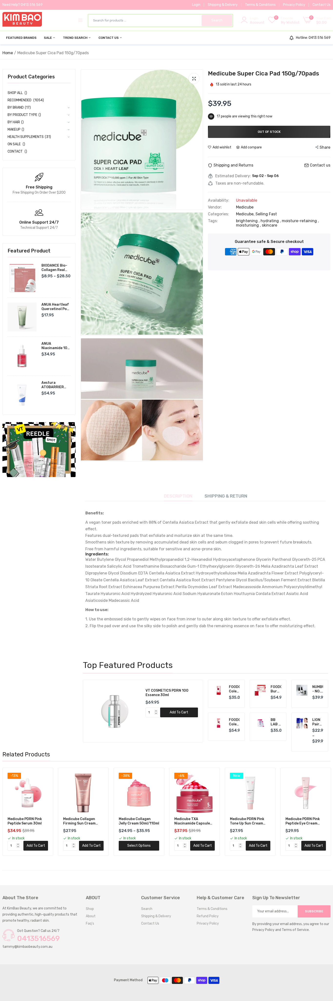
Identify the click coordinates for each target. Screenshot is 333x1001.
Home (7, 53)
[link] (39, 449)
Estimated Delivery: (233, 176)
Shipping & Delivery (223, 5)
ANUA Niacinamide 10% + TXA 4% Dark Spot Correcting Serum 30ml (55, 346)
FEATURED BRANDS (21, 38)
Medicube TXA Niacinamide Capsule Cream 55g (136, 821)
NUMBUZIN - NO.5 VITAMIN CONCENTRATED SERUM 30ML (317, 689)
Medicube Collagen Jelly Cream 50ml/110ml (83, 821)
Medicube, (245, 214)
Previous (95, 711)
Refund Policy (208, 916)
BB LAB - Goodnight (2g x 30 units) (276, 722)
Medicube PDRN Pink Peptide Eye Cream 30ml (247, 821)
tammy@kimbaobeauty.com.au (27, 947)
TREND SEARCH (75, 38)
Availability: (218, 200)
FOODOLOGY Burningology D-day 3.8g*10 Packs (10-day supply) (276, 689)
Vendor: (215, 207)
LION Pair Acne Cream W (317, 722)
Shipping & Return (226, 496)
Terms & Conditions (260, 5)
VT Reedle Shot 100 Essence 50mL (170, 692)
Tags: (213, 221)
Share (325, 147)
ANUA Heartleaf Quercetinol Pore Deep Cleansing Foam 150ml (55, 306)
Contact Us (322, 5)
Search (146, 909)
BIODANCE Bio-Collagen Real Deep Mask (54, 267)
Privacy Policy (294, 5)
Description (178, 496)
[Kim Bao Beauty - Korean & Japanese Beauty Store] (22, 20)
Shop (90, 909)
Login (196, 5)
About (91, 916)
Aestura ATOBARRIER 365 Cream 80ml (55, 385)
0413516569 (38, 938)
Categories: (218, 214)
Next (191, 711)
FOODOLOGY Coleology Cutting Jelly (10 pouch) (234, 689)
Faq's (90, 923)
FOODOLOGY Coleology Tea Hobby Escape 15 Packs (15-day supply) (234, 722)
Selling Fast (266, 214)
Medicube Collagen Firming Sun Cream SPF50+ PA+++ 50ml (25, 821)
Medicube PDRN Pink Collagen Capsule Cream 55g (302, 821)
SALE (48, 38)
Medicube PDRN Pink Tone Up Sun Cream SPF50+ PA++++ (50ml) (194, 821)
